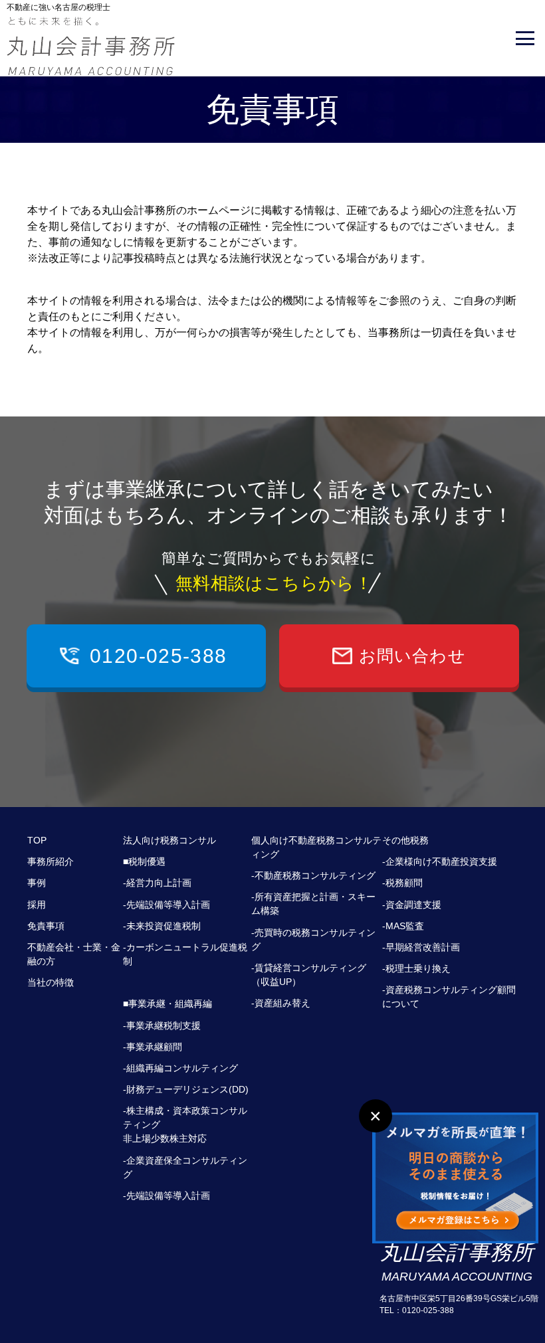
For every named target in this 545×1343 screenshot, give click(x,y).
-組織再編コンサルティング (180, 1068)
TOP (37, 840)
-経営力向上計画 (157, 882)
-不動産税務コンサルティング (313, 875)
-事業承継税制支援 (162, 1025)
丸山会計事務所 (457, 1261)
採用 (36, 904)
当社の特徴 (50, 982)
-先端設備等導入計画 (166, 904)
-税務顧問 (402, 882)
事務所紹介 (50, 861)
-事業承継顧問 (152, 1046)
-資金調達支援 (411, 904)
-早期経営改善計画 (421, 947)
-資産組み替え (280, 1003)
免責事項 (45, 926)
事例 (36, 882)
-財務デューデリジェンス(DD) (186, 1089)
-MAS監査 (403, 926)
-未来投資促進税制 (162, 926)
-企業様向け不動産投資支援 (439, 861)
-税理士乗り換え (416, 968)
